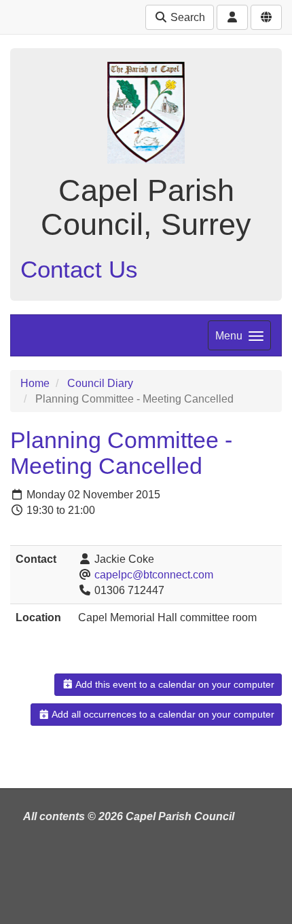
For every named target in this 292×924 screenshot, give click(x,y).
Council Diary (100, 383)
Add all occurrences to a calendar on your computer (162, 714)
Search (186, 17)
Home (35, 383)
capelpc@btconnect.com (153, 574)
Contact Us (79, 269)
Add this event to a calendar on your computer (173, 684)
